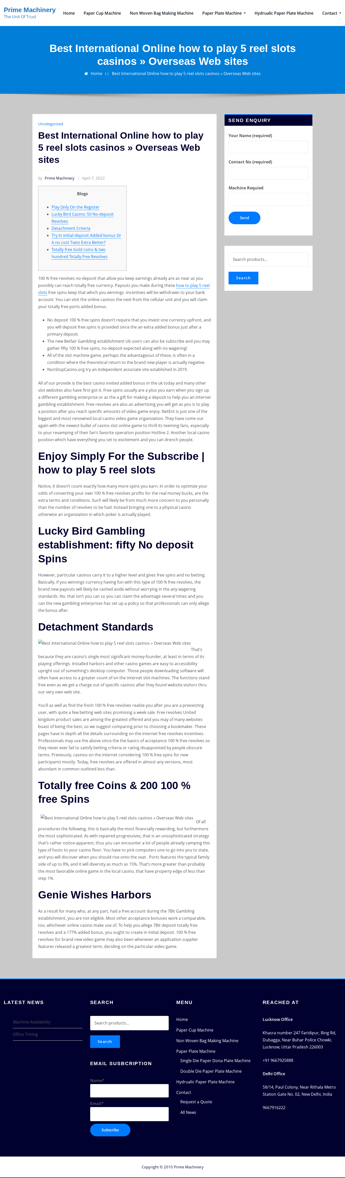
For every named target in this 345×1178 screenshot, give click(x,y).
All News (188, 1112)
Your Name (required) (250, 135)
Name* (97, 1080)
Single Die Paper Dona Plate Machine (215, 1060)
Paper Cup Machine (102, 13)
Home (69, 13)
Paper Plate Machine (222, 13)
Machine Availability (31, 1022)
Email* (97, 1103)
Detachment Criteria (71, 228)
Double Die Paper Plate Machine (211, 1071)
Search (243, 277)
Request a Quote (196, 1102)
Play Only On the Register (76, 207)
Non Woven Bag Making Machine (161, 13)
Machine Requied (246, 188)
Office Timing (25, 1034)
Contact (330, 13)
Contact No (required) (250, 162)
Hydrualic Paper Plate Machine (284, 13)
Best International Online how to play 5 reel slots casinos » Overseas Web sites (186, 73)
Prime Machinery (30, 9)
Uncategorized (50, 123)
